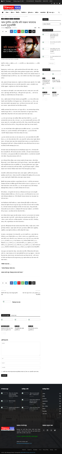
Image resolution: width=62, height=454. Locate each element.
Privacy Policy (45, 449)
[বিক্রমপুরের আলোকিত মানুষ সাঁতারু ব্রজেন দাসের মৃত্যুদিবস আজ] (7, 323)
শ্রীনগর (12, 12)
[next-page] (5, 333)
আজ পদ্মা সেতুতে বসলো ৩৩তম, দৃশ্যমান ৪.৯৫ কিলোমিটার (31, 293)
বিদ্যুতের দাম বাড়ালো (12, 401)
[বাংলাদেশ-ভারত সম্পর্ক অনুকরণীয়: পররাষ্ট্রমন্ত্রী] (56, 76)
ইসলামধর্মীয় (54, 92)
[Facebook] (51, 3)
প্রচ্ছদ (2, 16)
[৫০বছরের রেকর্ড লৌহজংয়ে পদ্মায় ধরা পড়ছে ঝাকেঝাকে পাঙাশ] (25, 409)
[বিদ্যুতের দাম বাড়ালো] (4, 402)
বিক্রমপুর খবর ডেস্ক (8, 27)
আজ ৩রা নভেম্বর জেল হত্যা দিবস (55, 42)
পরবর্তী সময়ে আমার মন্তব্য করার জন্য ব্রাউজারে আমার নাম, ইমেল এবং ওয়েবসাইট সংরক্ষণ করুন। (21, 371)
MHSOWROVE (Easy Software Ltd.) (28, 452)
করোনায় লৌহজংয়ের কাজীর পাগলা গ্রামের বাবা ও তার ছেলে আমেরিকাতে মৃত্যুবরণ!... (34, 401)
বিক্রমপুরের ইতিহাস (38, 1)
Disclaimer (35, 449)
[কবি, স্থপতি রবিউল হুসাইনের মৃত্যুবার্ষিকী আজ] (34, 323)
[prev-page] (2, 333)
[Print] (33, 31)
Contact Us (29, 449)
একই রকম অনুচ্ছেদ (5, 315)
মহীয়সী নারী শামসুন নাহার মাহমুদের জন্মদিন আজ (9, 293)
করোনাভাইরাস (43, 12)
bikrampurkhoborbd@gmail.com (24, 443)
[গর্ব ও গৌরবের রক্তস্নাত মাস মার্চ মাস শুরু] (45, 58)
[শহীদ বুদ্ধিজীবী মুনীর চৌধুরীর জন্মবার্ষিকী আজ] (21, 323)
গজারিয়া (36, 12)
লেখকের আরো (13, 315)
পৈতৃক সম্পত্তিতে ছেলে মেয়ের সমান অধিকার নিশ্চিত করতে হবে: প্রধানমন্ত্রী (55, 50)
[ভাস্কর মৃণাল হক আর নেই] (46, 90)
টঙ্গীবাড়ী (17, 12)
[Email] (30, 31)
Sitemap (51, 449)
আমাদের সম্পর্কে (45, 1)
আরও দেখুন (51, 12)
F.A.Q (40, 449)
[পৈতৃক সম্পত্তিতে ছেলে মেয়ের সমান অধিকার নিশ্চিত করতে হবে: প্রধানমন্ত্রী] (45, 50)
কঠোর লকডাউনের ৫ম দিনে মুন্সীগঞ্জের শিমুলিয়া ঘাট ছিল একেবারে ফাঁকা (54, 36)
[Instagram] (54, 3)
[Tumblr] (57, 3)
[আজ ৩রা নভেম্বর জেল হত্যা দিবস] (45, 43)
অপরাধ (44, 78)
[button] (59, 12)
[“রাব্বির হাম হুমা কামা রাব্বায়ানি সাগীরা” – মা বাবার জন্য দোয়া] (25, 394)
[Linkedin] (26, 31)
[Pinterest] (19, 31)
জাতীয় (53, 78)
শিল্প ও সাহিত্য (6, 18)
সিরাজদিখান (23, 12)
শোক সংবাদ (11, 18)
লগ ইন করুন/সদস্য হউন (30, 1)
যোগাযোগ (50, 1)
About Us (24, 449)
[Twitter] (59, 3)
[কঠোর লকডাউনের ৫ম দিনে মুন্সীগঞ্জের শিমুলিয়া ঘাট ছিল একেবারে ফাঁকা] (45, 36)
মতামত (6, 16)
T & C (56, 449)
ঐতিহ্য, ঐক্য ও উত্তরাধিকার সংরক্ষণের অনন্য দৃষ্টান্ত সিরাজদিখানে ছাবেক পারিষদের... (13, 395)
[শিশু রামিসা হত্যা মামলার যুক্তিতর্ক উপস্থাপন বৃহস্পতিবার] (4, 409)
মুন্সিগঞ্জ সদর (30, 12)
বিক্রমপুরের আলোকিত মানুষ (5, 326)
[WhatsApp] (22, 31)
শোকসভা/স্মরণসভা (16, 18)
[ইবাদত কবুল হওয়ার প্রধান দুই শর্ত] (56, 90)
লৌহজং (7, 12)
